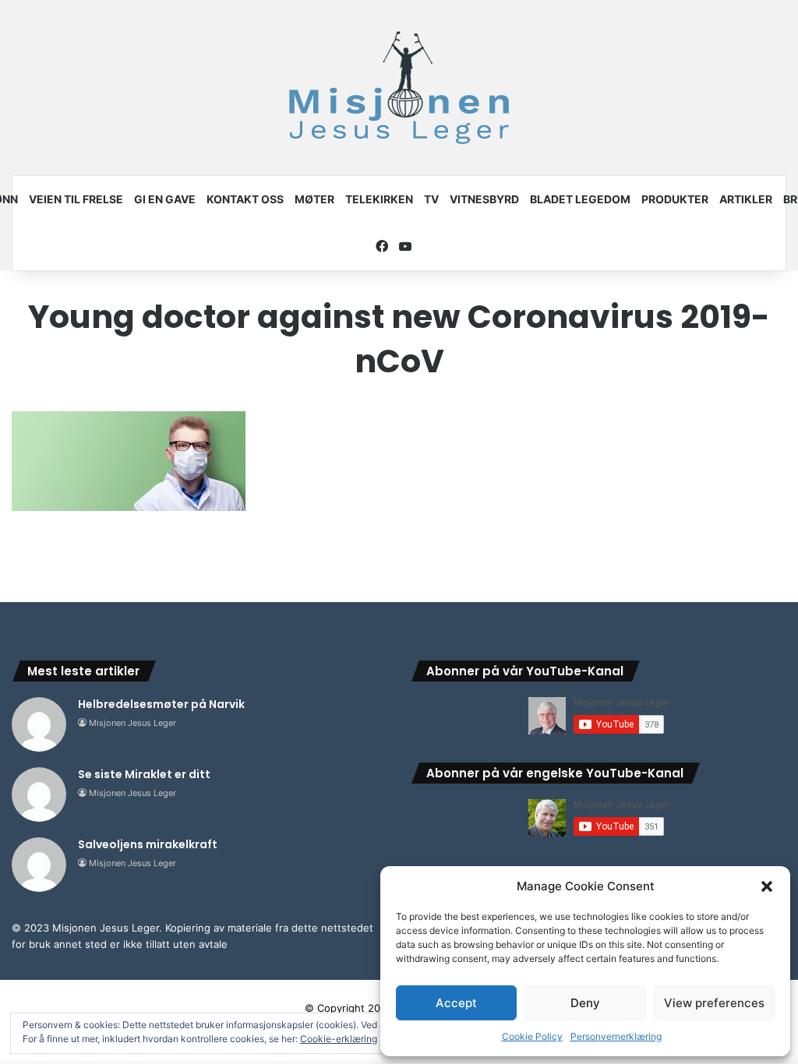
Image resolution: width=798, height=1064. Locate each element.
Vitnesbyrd (484, 199)
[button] (767, 886)
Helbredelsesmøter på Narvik (161, 704)
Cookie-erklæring (338, 1039)
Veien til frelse (76, 199)
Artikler (745, 199)
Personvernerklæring (616, 1036)
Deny (585, 1002)
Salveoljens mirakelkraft (147, 844)
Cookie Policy (532, 1036)
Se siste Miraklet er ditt (144, 774)
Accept (456, 1002)
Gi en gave (165, 199)
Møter (314, 199)
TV (431, 199)
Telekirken (379, 199)
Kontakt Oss (245, 199)
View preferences (714, 1002)
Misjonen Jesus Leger (132, 722)
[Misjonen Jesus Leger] (399, 87)
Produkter (674, 199)
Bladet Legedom (580, 199)
